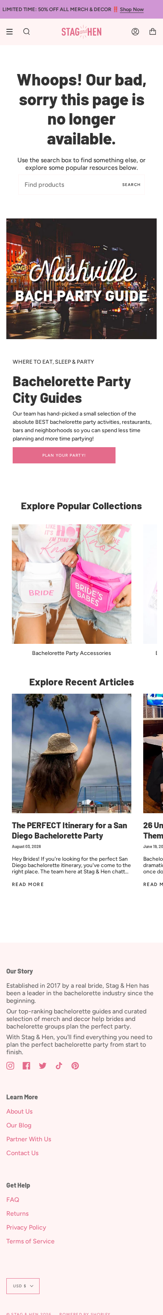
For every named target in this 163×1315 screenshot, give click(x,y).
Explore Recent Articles (81, 681)
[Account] (135, 32)
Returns (17, 1213)
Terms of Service (30, 1241)
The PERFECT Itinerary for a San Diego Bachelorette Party (69, 830)
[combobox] (81, 185)
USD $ (20, 1285)
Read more (28, 884)
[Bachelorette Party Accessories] (71, 584)
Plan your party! (64, 455)
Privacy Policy (26, 1227)
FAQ (12, 1199)
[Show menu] (12, 32)
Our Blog (18, 1125)
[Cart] (153, 32)
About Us (19, 1111)
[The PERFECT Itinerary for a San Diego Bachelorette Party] (71, 753)
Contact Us (22, 1153)
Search (131, 184)
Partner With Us (28, 1139)
